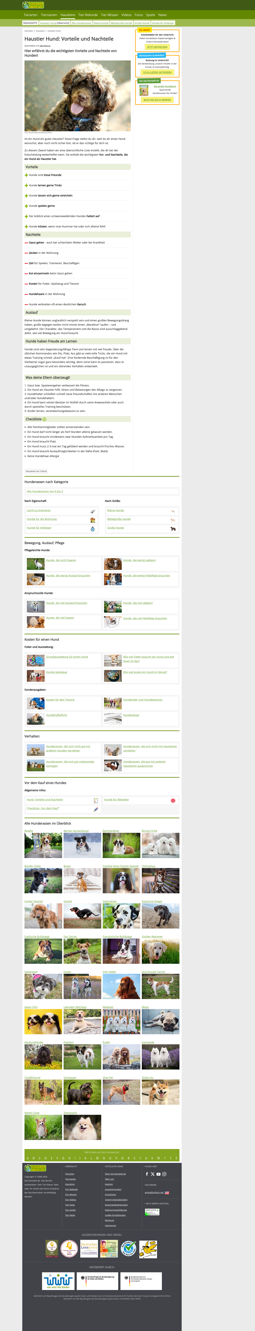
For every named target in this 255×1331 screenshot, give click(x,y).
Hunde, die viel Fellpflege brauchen (145, 618)
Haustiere (68, 15)
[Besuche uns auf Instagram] (164, 1174)
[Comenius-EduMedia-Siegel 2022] (70, 1249)
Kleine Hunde (101, 23)
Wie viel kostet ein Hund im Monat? (145, 672)
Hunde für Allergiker (116, 799)
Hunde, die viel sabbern (138, 603)
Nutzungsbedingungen (116, 1204)
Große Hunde (142, 23)
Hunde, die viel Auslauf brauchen (66, 603)
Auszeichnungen (113, 1189)
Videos (126, 15)
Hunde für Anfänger (163, 23)
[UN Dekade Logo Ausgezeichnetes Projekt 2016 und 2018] (109, 1249)
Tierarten (31, 15)
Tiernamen (49, 15)
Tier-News (70, 1215)
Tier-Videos (70, 1199)
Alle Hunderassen (81, 23)
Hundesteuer (131, 715)
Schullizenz (110, 1194)
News (162, 15)
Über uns (109, 1179)
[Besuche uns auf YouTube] (158, 1174)
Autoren (109, 1184)
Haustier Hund (48, 23)
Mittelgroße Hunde (121, 23)
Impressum (110, 1225)
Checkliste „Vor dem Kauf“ (43, 808)
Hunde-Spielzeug (56, 672)
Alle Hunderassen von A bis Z (45, 491)
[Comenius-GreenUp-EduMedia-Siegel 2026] (53, 1249)
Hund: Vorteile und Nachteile (45, 799)
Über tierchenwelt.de (115, 1173)
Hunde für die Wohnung (42, 519)
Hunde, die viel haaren (60, 617)
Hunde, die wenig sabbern (139, 560)
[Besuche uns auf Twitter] (153, 1174)
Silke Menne (45, 46)
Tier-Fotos (70, 1204)
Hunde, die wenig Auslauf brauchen (68, 575)
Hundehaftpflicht (56, 715)
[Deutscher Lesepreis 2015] (89, 1249)
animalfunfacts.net (154, 1192)
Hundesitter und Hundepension (142, 699)
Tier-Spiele (70, 1210)
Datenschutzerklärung (116, 1210)
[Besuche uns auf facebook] (147, 1174)
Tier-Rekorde (88, 15)
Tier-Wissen (109, 15)
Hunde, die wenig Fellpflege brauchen (146, 575)
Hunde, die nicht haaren (61, 560)
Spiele (150, 15)
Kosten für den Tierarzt (60, 699)
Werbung (109, 1220)
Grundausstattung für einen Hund (67, 656)
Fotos (139, 15)
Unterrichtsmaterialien (116, 1199)
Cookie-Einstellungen (115, 1215)
